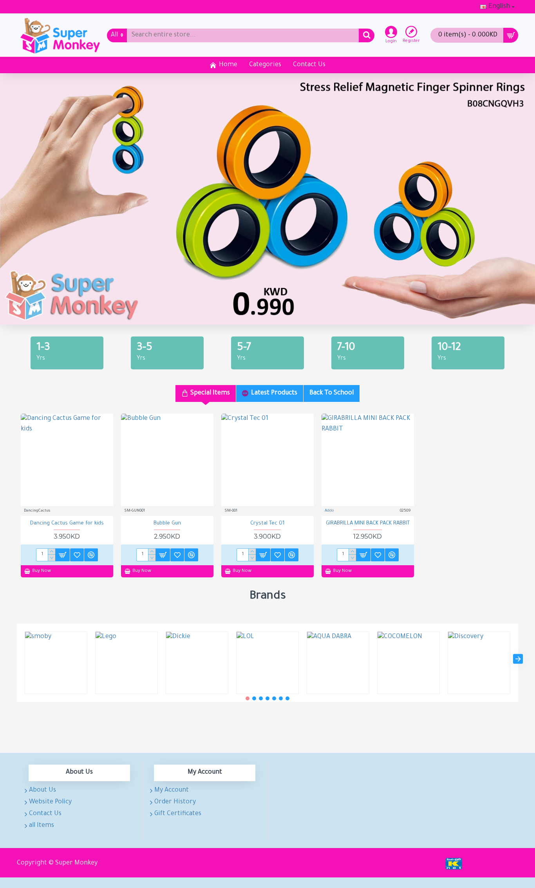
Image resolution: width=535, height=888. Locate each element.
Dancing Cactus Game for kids (67, 523)
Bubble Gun (167, 523)
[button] (17, 659)
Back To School (331, 393)
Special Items (210, 393)
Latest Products (274, 393)
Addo (329, 511)
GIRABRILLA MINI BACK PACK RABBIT (368, 523)
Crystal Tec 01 (267, 523)
